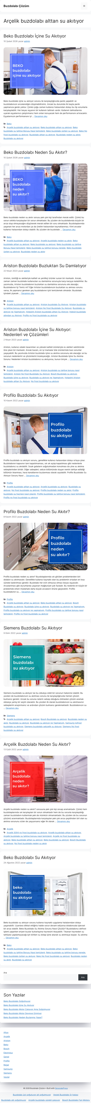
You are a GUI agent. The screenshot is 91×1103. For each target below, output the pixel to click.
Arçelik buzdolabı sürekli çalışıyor (44, 1100)
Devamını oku (40, 116)
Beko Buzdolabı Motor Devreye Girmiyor (23, 1013)
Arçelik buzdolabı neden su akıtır (56, 240)
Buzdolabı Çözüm (16, 6)
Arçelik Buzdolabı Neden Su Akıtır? (37, 744)
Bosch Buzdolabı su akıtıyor (64, 374)
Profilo (10, 483)
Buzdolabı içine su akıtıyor (16, 377)
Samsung (8, 1069)
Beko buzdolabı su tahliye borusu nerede (46, 248)
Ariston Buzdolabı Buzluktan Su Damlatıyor (45, 265)
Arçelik (10, 829)
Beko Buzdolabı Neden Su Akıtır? (35, 152)
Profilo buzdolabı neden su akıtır (56, 490)
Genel (6, 1057)
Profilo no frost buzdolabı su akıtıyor (40, 315)
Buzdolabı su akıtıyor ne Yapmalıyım (46, 377)
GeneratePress (61, 1088)
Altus (6, 1032)
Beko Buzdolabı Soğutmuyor (17, 1001)
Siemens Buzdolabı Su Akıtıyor (33, 627)
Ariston (10, 301)
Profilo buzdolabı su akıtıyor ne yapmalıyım (24, 610)
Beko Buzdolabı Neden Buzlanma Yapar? (23, 1017)
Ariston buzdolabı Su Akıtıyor (54, 304)
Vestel (6, 1077)
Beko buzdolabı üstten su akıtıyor (62, 131)
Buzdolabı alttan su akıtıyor (42, 135)
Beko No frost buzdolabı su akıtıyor (53, 956)
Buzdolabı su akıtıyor (13, 138)
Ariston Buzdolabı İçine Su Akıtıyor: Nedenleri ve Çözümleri (37, 332)
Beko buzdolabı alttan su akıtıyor (56, 127)
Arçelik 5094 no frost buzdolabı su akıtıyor (27, 832)
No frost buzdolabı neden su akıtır (30, 843)
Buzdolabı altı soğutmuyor (13, 1100)
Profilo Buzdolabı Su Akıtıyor (31, 395)
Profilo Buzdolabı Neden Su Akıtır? (37, 511)
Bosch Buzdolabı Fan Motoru (76, 1100)
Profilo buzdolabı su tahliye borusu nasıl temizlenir (61, 494)
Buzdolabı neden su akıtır (68, 135)
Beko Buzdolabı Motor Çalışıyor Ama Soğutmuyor (27, 1009)
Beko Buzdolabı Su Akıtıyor (30, 857)
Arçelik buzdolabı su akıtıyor (54, 487)
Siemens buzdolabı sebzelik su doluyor (42, 726)
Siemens (11, 715)
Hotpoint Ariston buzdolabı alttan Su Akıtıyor (47, 312)
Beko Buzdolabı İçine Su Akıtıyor (35, 35)
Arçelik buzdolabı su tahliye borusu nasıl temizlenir (28, 836)
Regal (6, 1065)
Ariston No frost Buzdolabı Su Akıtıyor (54, 308)
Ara (5, 973)
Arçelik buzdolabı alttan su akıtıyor (23, 127)
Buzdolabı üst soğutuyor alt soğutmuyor (32, 1095)
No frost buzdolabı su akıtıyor (45, 381)
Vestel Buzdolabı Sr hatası (65, 1095)
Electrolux (8, 1053)
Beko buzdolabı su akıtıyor (42, 244)
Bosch (6, 1049)
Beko (9, 124)
